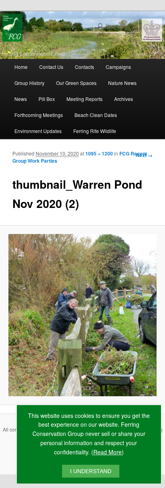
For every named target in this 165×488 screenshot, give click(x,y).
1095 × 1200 (99, 153)
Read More (107, 452)
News (20, 98)
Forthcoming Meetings (38, 114)
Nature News (122, 82)
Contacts (84, 66)
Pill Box (46, 98)
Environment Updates (38, 130)
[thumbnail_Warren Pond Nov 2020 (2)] (82, 315)
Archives (123, 98)
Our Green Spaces (76, 82)
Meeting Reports (84, 98)
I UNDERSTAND (90, 471)
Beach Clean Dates (95, 114)
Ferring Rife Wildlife (94, 130)
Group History (29, 82)
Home (21, 66)
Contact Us (51, 66)
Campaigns (118, 66)
